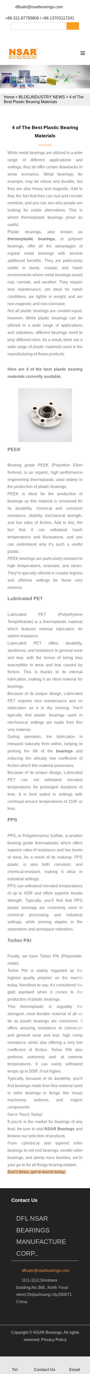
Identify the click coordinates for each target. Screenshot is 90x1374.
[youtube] (67, 36)
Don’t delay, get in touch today (36, 1172)
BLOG (24, 97)
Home (9, 97)
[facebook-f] (28, 36)
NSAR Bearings (59, 1129)
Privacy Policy (53, 1340)
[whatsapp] (54, 36)
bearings (64, 751)
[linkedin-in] (41, 36)
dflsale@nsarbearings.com (39, 7)
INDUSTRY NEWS (48, 97)
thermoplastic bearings (31, 239)
